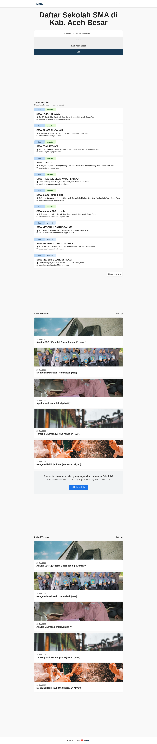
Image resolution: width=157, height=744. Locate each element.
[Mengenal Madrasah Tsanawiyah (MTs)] (78, 357)
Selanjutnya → (114, 274)
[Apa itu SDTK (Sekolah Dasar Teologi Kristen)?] (78, 327)
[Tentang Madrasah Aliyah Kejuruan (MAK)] (78, 418)
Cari (78, 52)
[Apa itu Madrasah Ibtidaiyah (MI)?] (78, 388)
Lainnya (119, 313)
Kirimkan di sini (78, 487)
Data (39, 3)
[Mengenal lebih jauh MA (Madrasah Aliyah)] (78, 449)
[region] (78, 78)
